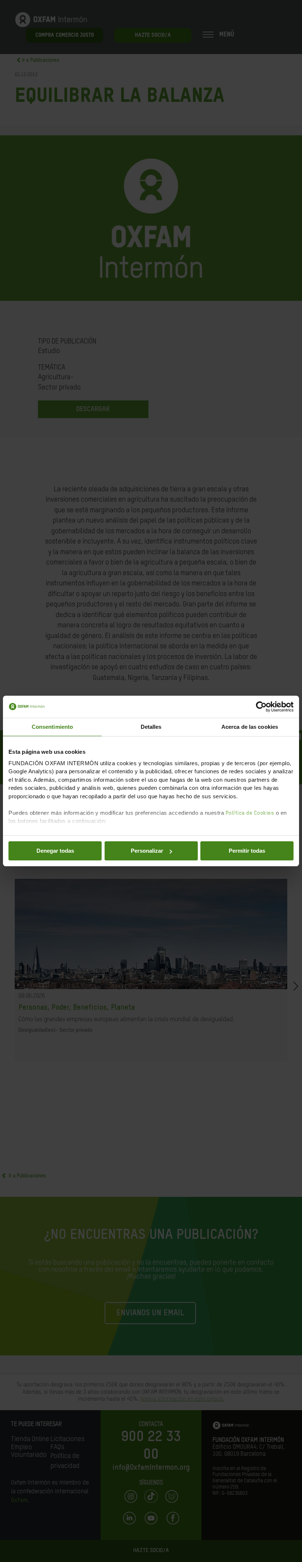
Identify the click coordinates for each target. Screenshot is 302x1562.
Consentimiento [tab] (52, 727)
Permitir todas (247, 851)
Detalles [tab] (151, 727)
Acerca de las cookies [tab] (249, 727)
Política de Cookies (250, 813)
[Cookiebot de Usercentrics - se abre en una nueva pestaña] (261, 706)
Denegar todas (55, 851)
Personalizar (147, 851)
